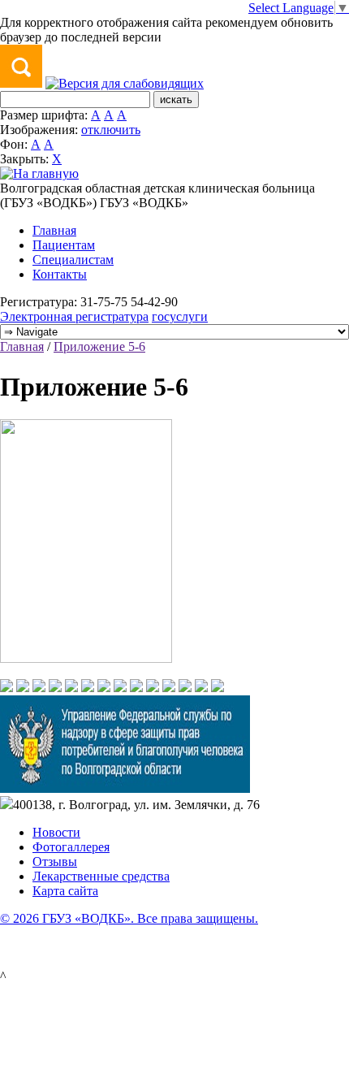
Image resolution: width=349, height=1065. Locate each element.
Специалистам (73, 259)
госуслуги (180, 316)
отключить (110, 129)
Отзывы (54, 861)
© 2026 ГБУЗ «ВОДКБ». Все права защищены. (129, 918)
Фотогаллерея (71, 847)
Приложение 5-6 (99, 346)
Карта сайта (65, 891)
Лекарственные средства (101, 876)
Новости (56, 832)
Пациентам (63, 245)
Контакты (59, 274)
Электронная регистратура (74, 316)
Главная (54, 230)
